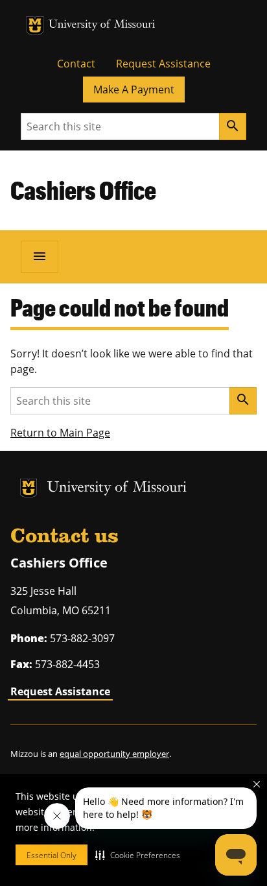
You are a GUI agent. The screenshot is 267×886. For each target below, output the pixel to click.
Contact (76, 63)
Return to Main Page (60, 432)
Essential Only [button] (51, 855)
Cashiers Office (83, 190)
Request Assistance (163, 63)
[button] (138, 854)
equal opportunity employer (114, 754)
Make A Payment (133, 89)
